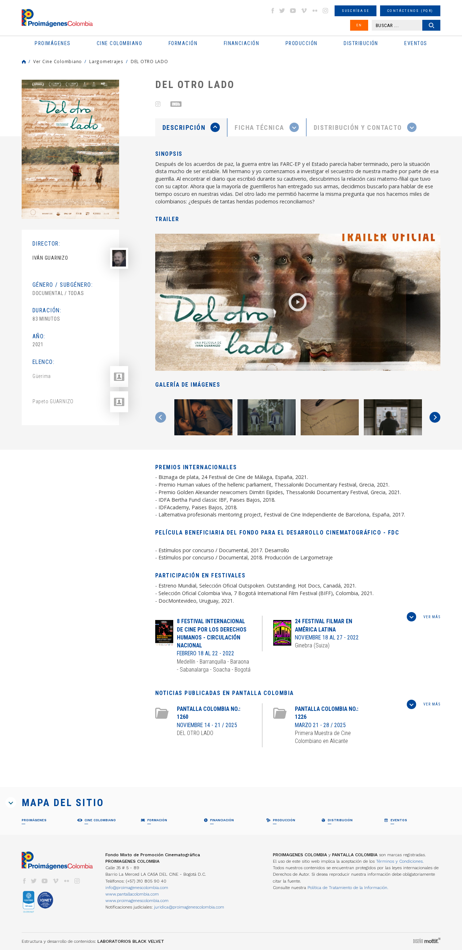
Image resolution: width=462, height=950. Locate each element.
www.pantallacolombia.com (132, 894)
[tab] (191, 127)
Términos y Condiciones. (400, 861)
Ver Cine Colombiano (57, 61)
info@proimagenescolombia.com (136, 887)
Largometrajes (106, 61)
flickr (314, 10)
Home (24, 61)
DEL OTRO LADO (149, 61)
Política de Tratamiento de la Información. (348, 887)
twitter (282, 10)
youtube (293, 10)
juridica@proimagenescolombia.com (189, 907)
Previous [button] (160, 417)
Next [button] (435, 417)
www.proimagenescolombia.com (137, 900)
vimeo (304, 10)
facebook (272, 10)
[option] (70, 149)
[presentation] (191, 127)
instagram (325, 10)
